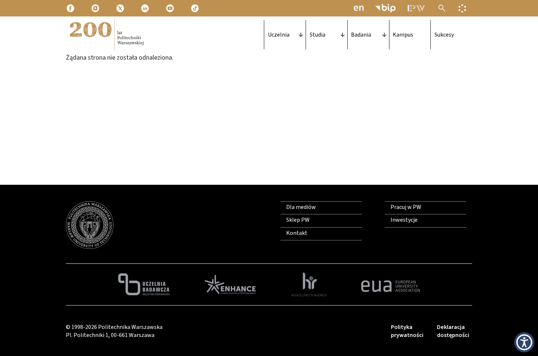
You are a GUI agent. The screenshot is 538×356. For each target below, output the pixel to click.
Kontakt (296, 233)
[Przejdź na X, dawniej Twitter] (121, 8)
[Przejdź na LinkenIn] (146, 8)
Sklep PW (298, 220)
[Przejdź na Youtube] (170, 8)
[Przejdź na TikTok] (195, 8)
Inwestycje (404, 220)
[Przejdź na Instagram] (96, 8)
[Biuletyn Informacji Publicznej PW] (385, 8)
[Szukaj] (441, 8)
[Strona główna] (106, 34)
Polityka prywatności (407, 331)
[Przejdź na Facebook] (71, 8)
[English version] (359, 8)
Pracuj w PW (406, 207)
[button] (524, 342)
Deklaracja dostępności (453, 331)
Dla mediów (301, 207)
